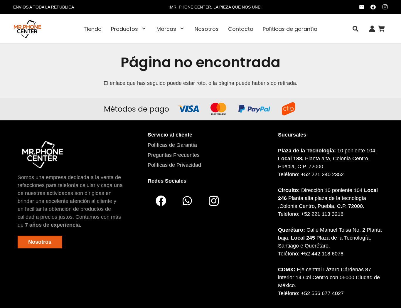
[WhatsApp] (187, 201)
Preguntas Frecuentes (174, 155)
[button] (144, 29)
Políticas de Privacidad (174, 165)
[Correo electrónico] (361, 7)
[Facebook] (373, 7)
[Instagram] (385, 7)
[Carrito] (381, 28)
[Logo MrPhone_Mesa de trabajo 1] (27, 28)
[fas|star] (42, 154)
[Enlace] (372, 29)
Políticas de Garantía (172, 145)
